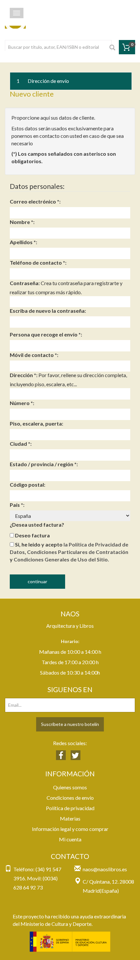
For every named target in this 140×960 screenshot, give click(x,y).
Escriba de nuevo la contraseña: (48, 311)
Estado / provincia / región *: (44, 464)
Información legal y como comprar (70, 829)
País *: (17, 505)
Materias (70, 818)
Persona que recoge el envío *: (46, 334)
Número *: (22, 403)
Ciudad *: (21, 444)
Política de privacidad (70, 808)
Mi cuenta (70, 839)
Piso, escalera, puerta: (36, 423)
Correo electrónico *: (35, 201)
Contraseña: (25, 283)
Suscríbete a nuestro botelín (70, 724)
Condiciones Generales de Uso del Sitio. (61, 559)
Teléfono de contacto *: (38, 262)
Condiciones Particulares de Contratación (77, 552)
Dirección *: (23, 375)
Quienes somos (70, 787)
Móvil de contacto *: (34, 355)
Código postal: (27, 484)
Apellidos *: (23, 242)
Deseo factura (32, 535)
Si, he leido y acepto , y (69, 551)
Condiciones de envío (70, 798)
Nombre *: (22, 222)
